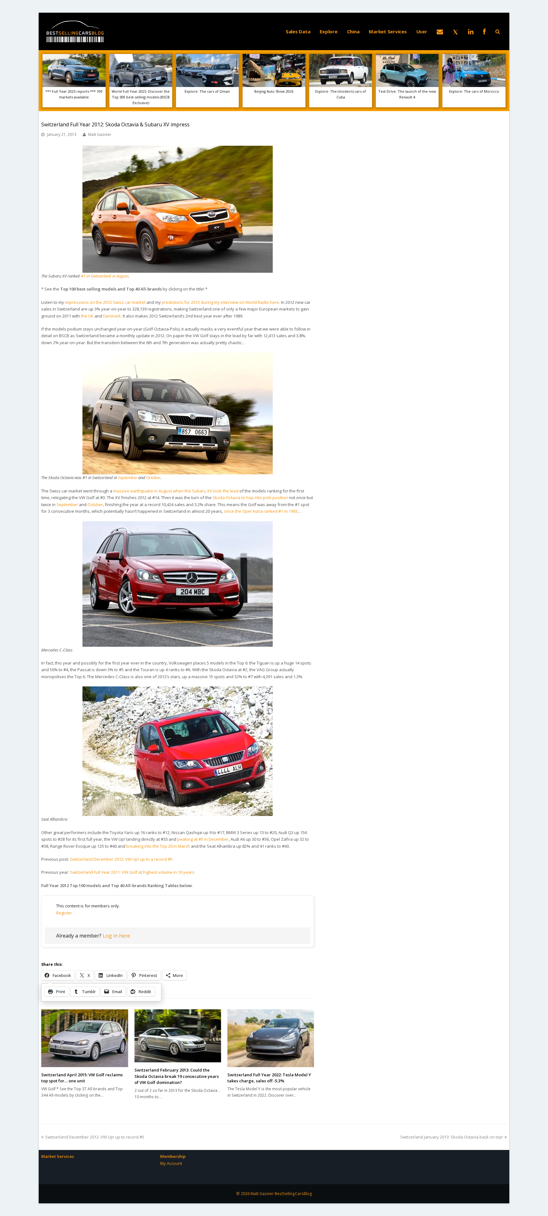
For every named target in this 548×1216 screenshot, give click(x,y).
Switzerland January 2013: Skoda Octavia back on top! (451, 1137)
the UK (87, 316)
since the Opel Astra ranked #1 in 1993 (260, 511)
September (127, 477)
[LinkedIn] (470, 31)
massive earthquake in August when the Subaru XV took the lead (175, 491)
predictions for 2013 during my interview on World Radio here (220, 302)
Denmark (112, 316)
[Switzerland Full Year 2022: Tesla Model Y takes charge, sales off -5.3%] (270, 1038)
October (153, 477)
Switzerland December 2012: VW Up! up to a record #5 (121, 859)
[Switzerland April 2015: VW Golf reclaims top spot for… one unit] (84, 1038)
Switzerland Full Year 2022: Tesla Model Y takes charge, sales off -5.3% (269, 1078)
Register (64, 913)
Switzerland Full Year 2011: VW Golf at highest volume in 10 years (132, 872)
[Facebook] (484, 31)
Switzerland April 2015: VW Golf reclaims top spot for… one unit (82, 1078)
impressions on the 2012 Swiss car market (105, 302)
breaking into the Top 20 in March (158, 846)
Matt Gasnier (99, 134)
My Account (171, 1163)
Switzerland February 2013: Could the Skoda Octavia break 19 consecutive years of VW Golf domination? (176, 1076)
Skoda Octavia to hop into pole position (250, 497)
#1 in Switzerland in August (104, 276)
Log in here (116, 935)
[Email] (440, 31)
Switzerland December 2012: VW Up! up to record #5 (94, 1137)
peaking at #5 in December (203, 839)
